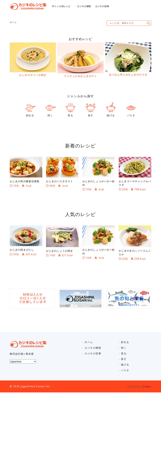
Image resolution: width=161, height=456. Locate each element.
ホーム (13, 22)
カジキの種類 (84, 6)
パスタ (125, 370)
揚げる (125, 364)
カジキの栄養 (102, 6)
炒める (125, 342)
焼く (123, 347)
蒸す (123, 359)
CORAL (147, 386)
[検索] (148, 23)
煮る (123, 353)
